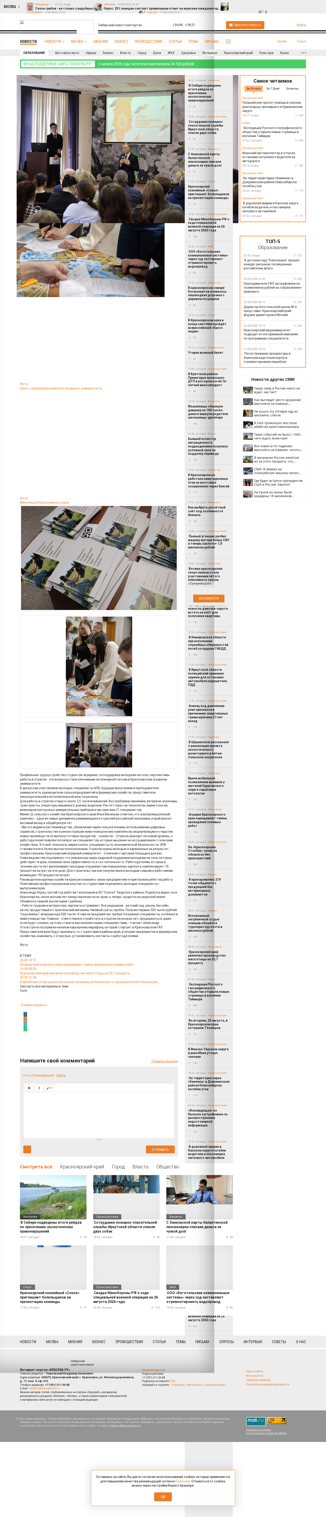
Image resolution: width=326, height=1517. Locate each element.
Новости (53, 41)
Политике (183, 1481)
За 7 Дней (272, 88)
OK (163, 1496)
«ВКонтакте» (194, 1384)
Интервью (209, 53)
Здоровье (188, 53)
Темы (193, 41)
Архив (282, 41)
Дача (157, 53)
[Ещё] (303, 53)
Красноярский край (238, 53)
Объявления (216, 347)
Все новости (209, 598)
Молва (77, 41)
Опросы (226, 1341)
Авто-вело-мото (67, 53)
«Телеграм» (177, 1384)
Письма (212, 41)
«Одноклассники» (214, 1384)
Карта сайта (254, 1371)
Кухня (284, 53)
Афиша (91, 53)
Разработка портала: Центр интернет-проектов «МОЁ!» (266, 1431)
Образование (34, 53)
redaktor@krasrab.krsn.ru (44, 1388)
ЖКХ (171, 53)
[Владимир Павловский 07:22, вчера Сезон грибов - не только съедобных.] (234, 4)
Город (142, 53)
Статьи (175, 41)
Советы (279, 1341)
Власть (125, 53)
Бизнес (121, 41)
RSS (172, 1381)
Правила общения (258, 1380)
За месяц (292, 88)
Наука (246, 123)
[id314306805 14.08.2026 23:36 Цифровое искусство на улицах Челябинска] (297, 4)
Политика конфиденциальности (267, 1384)
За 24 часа (254, 88)
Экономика (215, 809)
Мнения (101, 41)
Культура (266, 53)
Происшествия (148, 41)
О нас (301, 1341)
